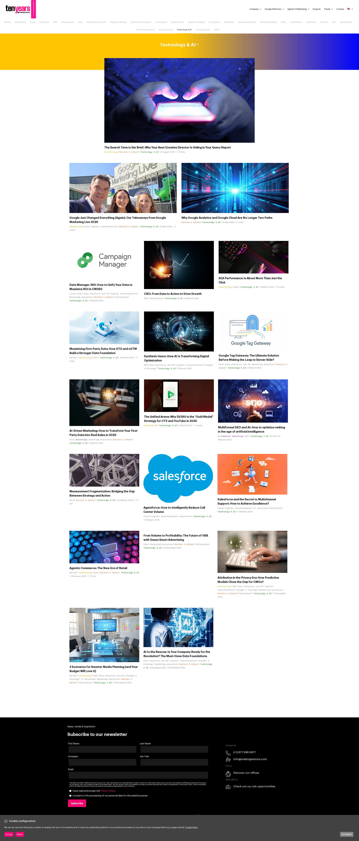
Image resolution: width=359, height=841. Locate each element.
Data (80, 22)
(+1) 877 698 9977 (244, 752)
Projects (317, 9)
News (283, 22)
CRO (55, 22)
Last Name (145, 744)
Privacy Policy (107, 791)
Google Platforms (273, 9)
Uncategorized (203, 30)
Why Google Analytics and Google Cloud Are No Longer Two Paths (226, 217)
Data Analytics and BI (96, 22)
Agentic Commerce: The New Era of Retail (98, 568)
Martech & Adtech (268, 22)
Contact (340, 9)
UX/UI (216, 30)
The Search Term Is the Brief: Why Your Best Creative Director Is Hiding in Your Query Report (167, 147)
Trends (327, 9)
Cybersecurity (67, 22)
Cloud (32, 22)
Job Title (144, 756)
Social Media (346, 22)
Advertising (20, 22)
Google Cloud (177, 22)
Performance (296, 22)
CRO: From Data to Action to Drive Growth (173, 294)
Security (324, 22)
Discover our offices (246, 772)
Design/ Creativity (118, 22)
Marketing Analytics (247, 22)
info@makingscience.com (250, 759)
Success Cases (166, 30)
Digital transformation (141, 22)
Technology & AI (184, 30)
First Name (73, 744)
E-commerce (161, 22)
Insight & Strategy (196, 22)
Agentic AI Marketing (297, 9)
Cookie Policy (191, 828)
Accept (9, 834)
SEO (334, 22)
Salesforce (311, 22)
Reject (20, 834)
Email (70, 769)
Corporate (44, 22)
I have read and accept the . (93, 791)
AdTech (7, 22)
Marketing (229, 22)
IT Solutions (214, 22)
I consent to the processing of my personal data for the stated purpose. (110, 796)
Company (254, 9)
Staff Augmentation (145, 30)
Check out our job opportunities (254, 786)
